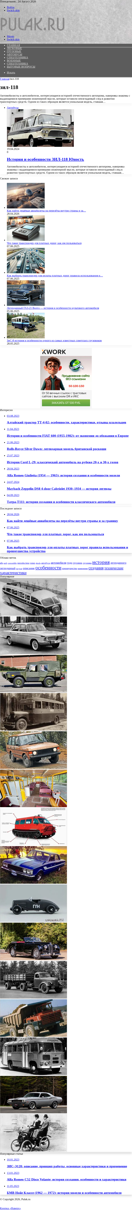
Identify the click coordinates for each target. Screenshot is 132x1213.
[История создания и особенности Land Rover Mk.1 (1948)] (33, 767)
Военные (14, 60)
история (101, 562)
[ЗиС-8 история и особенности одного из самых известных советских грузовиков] (26, 337)
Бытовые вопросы (21, 66)
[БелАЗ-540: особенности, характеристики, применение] (33, 1035)
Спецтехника (17, 57)
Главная (4, 78)
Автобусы (14, 54)
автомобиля (58, 562)
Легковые (14, 48)
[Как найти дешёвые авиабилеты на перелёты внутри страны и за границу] (26, 207)
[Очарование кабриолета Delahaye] (33, 959)
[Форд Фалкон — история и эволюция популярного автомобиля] (33, 882)
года (69, 562)
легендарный (7, 568)
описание (29, 568)
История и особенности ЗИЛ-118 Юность (45, 159)
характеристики (13, 572)
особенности (48, 567)
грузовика (87, 563)
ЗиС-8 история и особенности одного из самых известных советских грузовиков (54, 340)
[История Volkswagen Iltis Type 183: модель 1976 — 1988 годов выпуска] (33, 691)
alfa (1, 563)
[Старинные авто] (33, 30)
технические (113, 568)
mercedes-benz (23, 563)
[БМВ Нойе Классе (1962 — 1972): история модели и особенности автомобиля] (33, 653)
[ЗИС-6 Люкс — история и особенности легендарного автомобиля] (33, 729)
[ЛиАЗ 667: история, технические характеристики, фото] (33, 806)
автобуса (45, 563)
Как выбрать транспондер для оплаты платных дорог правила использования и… (55, 275)
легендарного (118, 562)
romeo (32, 563)
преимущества (69, 568)
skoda (38, 563)
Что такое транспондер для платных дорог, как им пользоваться (44, 243)
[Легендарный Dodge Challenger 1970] (33, 1112)
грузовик (77, 563)
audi (5, 563)
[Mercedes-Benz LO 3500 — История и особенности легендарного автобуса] (33, 614)
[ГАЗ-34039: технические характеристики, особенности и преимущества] (33, 844)
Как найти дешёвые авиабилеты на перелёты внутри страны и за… (46, 210)
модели (19, 569)
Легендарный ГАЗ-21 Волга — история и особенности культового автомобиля (53, 308)
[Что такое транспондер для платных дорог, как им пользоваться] (26, 240)
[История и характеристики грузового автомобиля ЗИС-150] (33, 997)
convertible (12, 563)
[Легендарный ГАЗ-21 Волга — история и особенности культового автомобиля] (26, 305)
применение (83, 569)
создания (96, 568)
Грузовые (14, 51)
